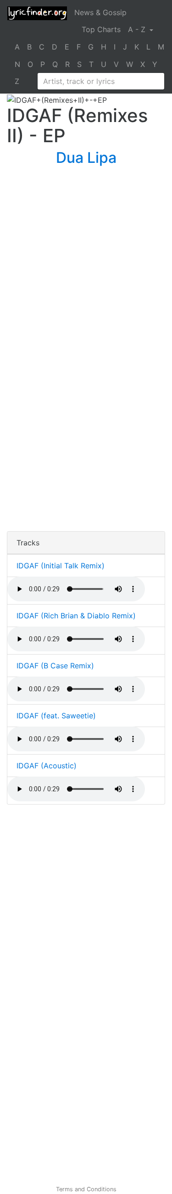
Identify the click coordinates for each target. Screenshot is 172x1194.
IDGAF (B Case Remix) (55, 665)
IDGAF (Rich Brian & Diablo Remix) (76, 615)
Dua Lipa (86, 158)
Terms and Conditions (86, 1189)
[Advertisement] (86, 266)
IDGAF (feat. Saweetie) (56, 715)
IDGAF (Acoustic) (47, 765)
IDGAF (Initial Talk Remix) (61, 565)
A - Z (138, 29)
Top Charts (101, 29)
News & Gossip (100, 12)
